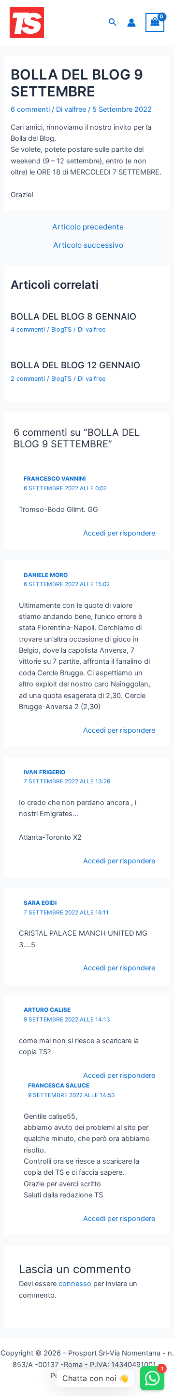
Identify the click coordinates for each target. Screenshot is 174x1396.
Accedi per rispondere (119, 533)
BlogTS (61, 329)
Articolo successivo (88, 245)
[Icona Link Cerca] (113, 22)
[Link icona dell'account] (131, 22)
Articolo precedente (88, 227)
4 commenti (28, 329)
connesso (74, 1283)
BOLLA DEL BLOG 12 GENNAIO (75, 365)
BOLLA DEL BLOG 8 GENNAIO (73, 316)
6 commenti (30, 109)
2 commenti (28, 378)
